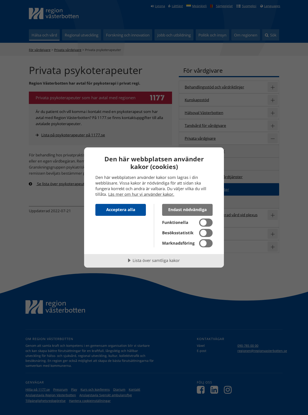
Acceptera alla (120, 209)
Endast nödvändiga (187, 209)
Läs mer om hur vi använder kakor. (141, 194)
